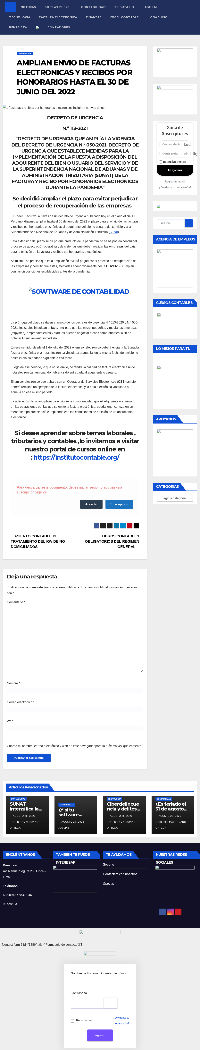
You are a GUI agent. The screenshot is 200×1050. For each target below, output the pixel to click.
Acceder (91, 504)
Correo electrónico (20, 702)
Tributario (124, 7)
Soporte (108, 864)
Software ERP (58, 7)
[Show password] (110, 1003)
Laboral (150, 7)
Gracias (108, 883)
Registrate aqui (174, 181)
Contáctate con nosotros (120, 874)
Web (10, 721)
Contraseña (79, 993)
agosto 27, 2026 (73, 821)
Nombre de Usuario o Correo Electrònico (99, 973)
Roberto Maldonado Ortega (25, 825)
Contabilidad (93, 7)
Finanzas (94, 17)
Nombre (13, 683)
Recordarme (84, 1020)
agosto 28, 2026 (24, 816)
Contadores (58, 27)
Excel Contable (125, 17)
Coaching (158, 17)
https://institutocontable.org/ (76, 457)
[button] (194, 17)
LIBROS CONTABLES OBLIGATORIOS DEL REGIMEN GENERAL (112, 541)
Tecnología (19, 17)
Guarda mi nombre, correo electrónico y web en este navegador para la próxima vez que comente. (74, 746)
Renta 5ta (18, 27)
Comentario (16, 602)
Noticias (28, 7)
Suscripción (119, 504)
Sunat (114, 232)
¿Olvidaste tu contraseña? (175, 187)
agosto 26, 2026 (121, 816)
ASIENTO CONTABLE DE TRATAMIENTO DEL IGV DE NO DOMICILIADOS (38, 541)
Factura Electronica (58, 17)
